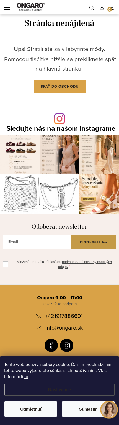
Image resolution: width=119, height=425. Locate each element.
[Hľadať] (92, 7)
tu (26, 376)
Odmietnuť (31, 409)
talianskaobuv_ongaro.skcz (66, 345)
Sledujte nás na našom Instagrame (60, 128)
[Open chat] (109, 409)
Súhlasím (88, 409)
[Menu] (7, 7)
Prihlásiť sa (93, 241)
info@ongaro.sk (64, 327)
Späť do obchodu (60, 86)
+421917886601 (64, 316)
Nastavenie (59, 389)
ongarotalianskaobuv (51, 345)
